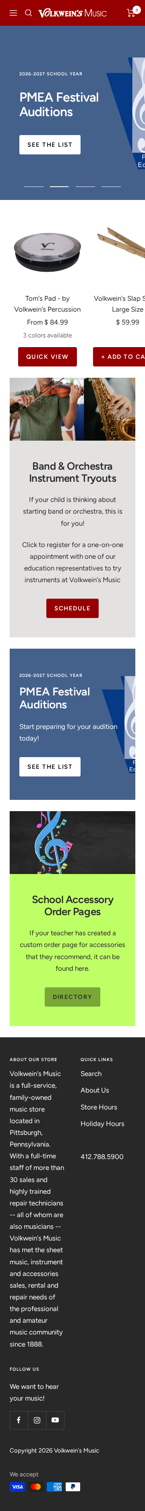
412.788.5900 (102, 1157)
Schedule (72, 608)
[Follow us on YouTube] (55, 1420)
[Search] (28, 13)
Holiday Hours (102, 1124)
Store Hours (99, 1107)
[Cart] (131, 13)
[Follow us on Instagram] (37, 1420)
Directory (72, 997)
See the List (49, 144)
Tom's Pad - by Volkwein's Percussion (47, 303)
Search (91, 1074)
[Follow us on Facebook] (19, 1420)
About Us (95, 1090)
